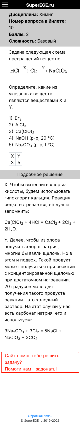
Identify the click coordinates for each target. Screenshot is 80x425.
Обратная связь (40, 416)
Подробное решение (40, 174)
